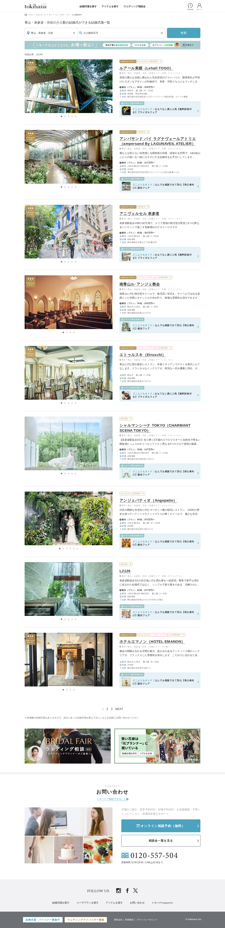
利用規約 (129, 919)
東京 (50, 15)
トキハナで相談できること (111, 799)
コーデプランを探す (87, 902)
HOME (30, 15)
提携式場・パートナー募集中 (43, 919)
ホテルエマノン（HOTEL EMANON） (152, 641)
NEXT (119, 709)
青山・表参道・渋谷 (62, 15)
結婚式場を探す (88, 6)
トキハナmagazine (162, 902)
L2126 (125, 571)
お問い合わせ (137, 902)
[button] (61, 116)
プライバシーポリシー (147, 919)
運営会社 (118, 919)
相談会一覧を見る (161, 840)
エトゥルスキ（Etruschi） (143, 355)
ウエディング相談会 (134, 6)
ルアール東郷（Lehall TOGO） (146, 68)
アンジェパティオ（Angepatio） (148, 500)
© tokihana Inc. (193, 919)
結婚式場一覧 (41, 15)
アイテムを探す (110, 6)
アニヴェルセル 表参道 (139, 213)
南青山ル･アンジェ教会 (140, 284)
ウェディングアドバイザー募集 (85, 919)
